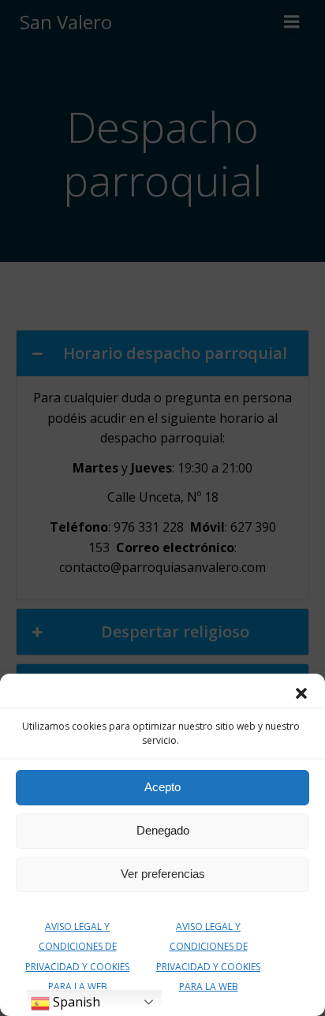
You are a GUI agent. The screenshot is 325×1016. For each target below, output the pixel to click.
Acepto (162, 787)
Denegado (162, 830)
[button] (301, 693)
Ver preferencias (163, 873)
